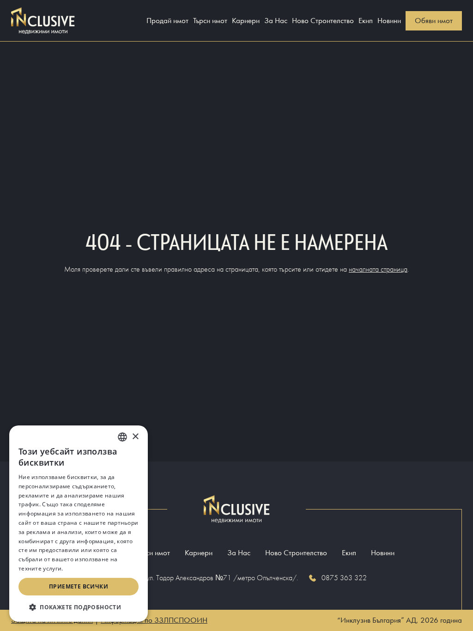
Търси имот (210, 20)
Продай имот (167, 20)
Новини (389, 20)
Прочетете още (87, 568)
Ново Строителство (323, 20)
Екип (365, 20)
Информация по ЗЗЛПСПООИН (154, 620)
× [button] (135, 436)
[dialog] (78, 523)
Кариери (246, 20)
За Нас (275, 20)
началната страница (378, 269)
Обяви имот (434, 20)
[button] (78, 607)
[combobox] (122, 437)
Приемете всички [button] (78, 586)
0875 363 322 (344, 577)
